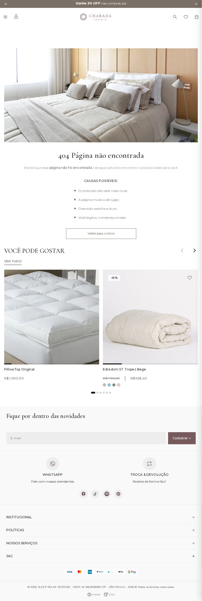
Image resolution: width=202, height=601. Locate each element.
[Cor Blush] (118, 384)
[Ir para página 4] (104, 393)
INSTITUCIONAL (19, 517)
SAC (9, 556)
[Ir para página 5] (107, 393)
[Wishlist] (186, 17)
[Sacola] (196, 17)
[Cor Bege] (104, 384)
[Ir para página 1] (93, 393)
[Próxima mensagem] (196, 4)
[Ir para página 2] (97, 393)
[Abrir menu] (5, 17)
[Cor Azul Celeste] (109, 384)
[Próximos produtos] (194, 250)
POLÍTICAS (15, 530)
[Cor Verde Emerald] (113, 384)
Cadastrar (180, 438)
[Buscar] (175, 17)
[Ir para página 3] (101, 393)
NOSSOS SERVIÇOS (21, 543)
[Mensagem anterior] (6, 4)
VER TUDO (13, 261)
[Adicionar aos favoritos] (91, 277)
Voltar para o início (101, 233)
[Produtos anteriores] (182, 250)
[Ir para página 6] (110, 393)
